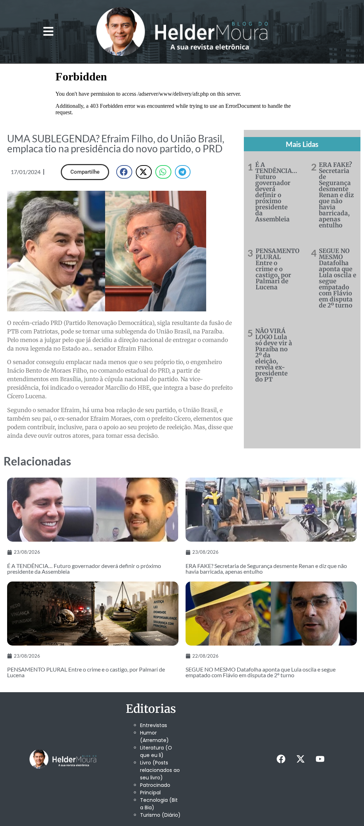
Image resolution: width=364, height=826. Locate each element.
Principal (150, 792)
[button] (48, 31)
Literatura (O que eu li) (156, 751)
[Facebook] (281, 759)
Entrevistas (153, 725)
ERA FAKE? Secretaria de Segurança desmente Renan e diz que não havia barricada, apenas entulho (336, 195)
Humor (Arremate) (154, 736)
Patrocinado (155, 785)
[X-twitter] (301, 759)
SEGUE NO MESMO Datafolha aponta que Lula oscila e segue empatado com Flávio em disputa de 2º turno (337, 278)
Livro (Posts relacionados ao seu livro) (160, 770)
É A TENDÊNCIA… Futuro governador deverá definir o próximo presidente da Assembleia (276, 192)
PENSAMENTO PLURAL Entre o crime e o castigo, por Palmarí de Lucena (277, 269)
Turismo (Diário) (160, 815)
